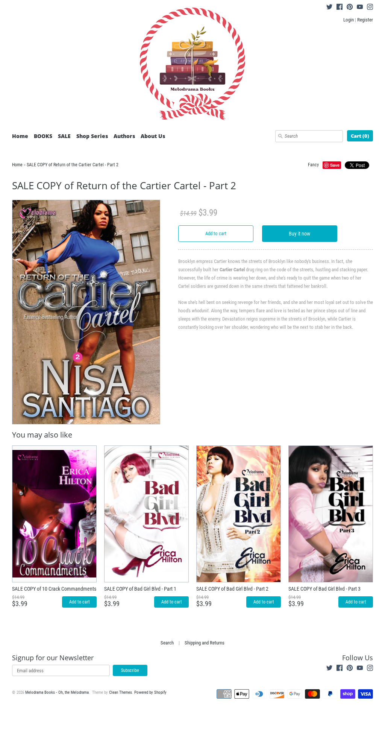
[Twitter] (329, 8)
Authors (124, 136)
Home (20, 136)
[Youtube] (360, 8)
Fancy (313, 164)
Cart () (360, 135)
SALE (64, 136)
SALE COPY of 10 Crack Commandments (54, 589)
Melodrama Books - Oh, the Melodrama (57, 692)
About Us (153, 136)
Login (348, 20)
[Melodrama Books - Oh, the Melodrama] (192, 65)
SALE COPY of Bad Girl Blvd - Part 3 (324, 589)
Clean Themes (120, 692)
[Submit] (280, 136)
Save (335, 165)
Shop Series (92, 136)
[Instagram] (370, 8)
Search (167, 643)
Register (365, 20)
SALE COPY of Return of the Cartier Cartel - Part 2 (72, 164)
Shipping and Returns (204, 643)
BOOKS (43, 136)
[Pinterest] (350, 8)
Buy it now (299, 234)
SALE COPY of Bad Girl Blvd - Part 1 (140, 589)
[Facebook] (339, 8)
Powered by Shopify (150, 692)
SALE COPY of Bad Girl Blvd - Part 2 (232, 589)
